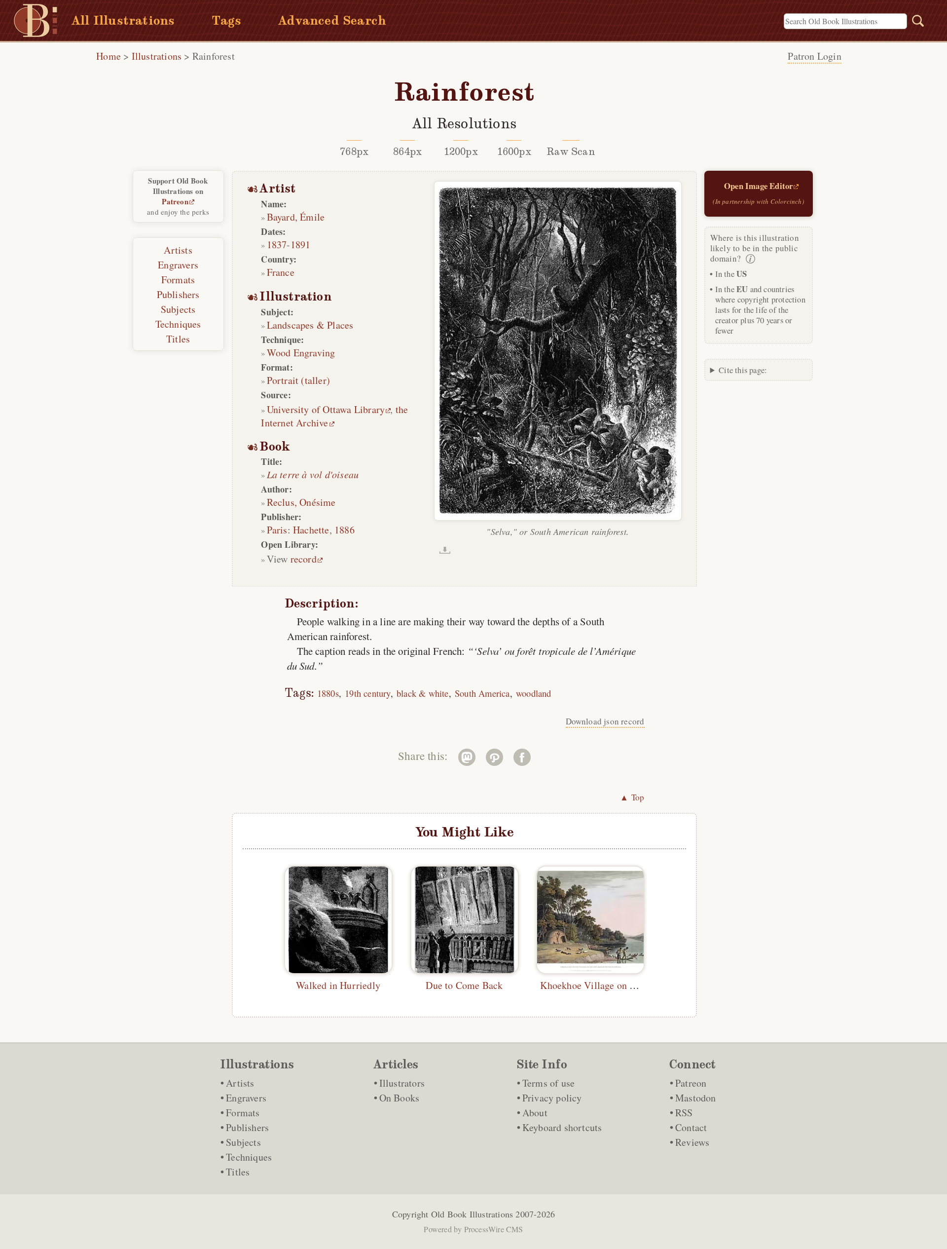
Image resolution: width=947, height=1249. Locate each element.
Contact (691, 1127)
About (534, 1112)
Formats (178, 279)
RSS (684, 1112)
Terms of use (548, 1083)
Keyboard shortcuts (562, 1127)
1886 (344, 529)
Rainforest (213, 56)
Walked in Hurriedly (338, 985)
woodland (533, 693)
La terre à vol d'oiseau (313, 474)
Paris (277, 529)
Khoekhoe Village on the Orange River (619, 985)
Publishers (178, 294)
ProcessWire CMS (493, 1229)
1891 (301, 244)
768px (354, 151)
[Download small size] (444, 550)
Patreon (175, 201)
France (280, 272)
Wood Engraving (301, 352)
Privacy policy (552, 1097)
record (304, 559)
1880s (328, 693)
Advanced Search (332, 20)
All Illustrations (123, 20)
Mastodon (695, 1097)
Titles (178, 338)
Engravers (178, 264)
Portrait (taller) (298, 380)
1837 (277, 244)
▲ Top (632, 797)
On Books (399, 1097)
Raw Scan (570, 151)
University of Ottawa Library (326, 409)
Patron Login (814, 56)
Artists (178, 250)
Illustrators (402, 1083)
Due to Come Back (464, 985)
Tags (226, 20)
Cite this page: (743, 370)
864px (407, 151)
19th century (367, 693)
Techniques (178, 324)
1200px (461, 151)
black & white (423, 693)
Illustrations (157, 56)
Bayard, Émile (296, 217)
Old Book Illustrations (472, 1214)
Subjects (178, 309)
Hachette (311, 529)
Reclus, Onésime (301, 502)
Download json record (605, 721)
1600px (514, 151)
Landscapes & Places (310, 325)
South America (482, 693)
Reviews (692, 1142)
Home (108, 56)
